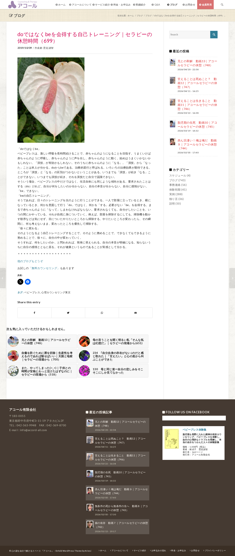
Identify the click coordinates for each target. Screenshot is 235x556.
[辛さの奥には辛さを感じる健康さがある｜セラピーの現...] (3, 278)
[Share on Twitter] (68, 313)
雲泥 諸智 (48, 48)
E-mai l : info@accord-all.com (28, 430)
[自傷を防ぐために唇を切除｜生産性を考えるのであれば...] (232, 278)
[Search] (222, 4)
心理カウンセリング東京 (55, 292)
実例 (172, 194)
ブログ (19, 15)
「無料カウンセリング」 (44, 268)
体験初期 (175, 189)
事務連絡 (175, 184)
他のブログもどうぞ (30, 261)
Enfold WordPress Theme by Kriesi (73, 551)
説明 (172, 203)
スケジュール (177, 175)
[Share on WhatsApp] (102, 313)
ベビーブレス (32, 292)
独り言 (173, 198)
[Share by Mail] (136, 313)
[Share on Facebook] (34, 313)
